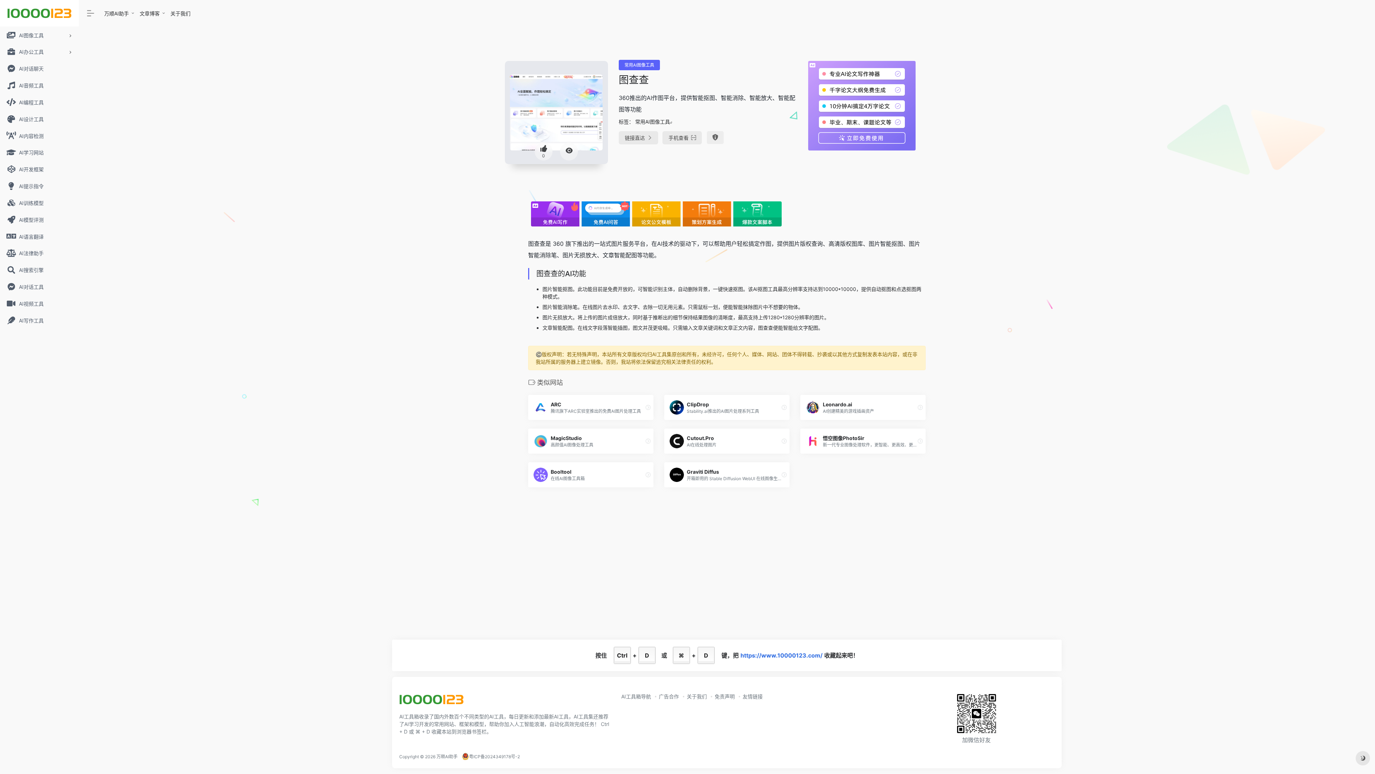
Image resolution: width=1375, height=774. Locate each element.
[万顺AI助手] (431, 702)
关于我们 (180, 13)
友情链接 (753, 696)
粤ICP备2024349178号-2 (494, 756)
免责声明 (725, 696)
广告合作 (669, 696)
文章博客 (150, 13)
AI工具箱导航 (636, 696)
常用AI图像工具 (639, 65)
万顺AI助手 (116, 13)
